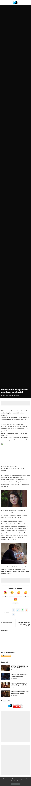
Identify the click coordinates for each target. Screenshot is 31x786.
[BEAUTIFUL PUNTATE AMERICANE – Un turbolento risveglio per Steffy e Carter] (5, 685)
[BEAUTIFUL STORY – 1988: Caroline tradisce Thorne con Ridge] (5, 676)
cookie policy (22, 780)
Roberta (11, 395)
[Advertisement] (16, 403)
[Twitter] (18, 610)
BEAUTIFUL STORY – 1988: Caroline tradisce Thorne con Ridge (19, 675)
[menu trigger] (3, 2)
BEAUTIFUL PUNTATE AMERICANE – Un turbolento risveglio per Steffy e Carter (19, 684)
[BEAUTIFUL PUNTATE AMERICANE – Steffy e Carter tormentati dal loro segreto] (5, 668)
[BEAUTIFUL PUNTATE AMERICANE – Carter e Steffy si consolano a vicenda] (5, 693)
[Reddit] (26, 610)
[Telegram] (13, 614)
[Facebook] (13, 610)
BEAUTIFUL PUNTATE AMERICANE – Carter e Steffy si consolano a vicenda (20, 692)
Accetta (15, 784)
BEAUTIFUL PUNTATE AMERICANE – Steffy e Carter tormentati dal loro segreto (20, 667)
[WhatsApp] (22, 610)
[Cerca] (29, 2)
